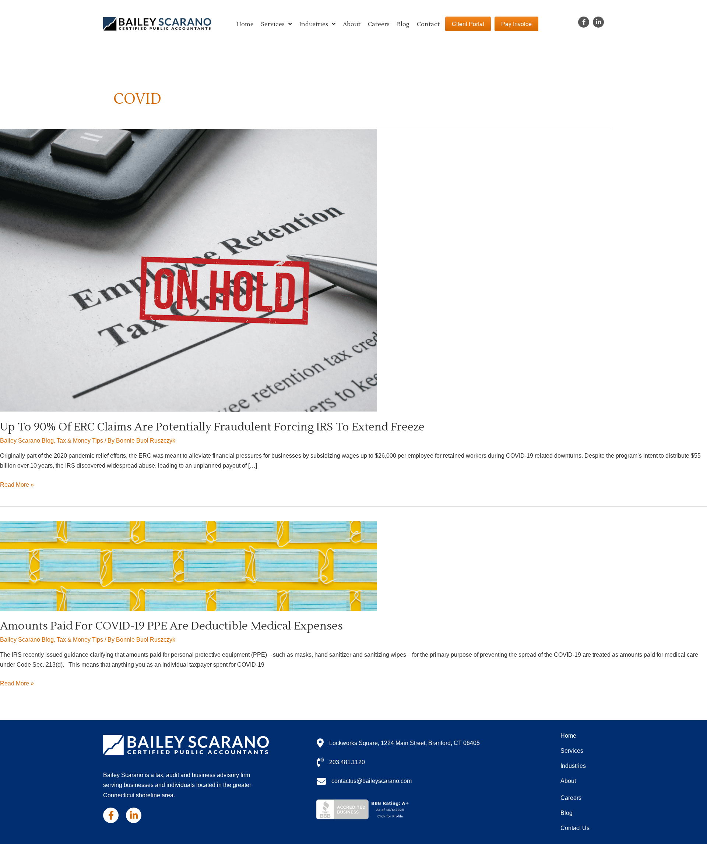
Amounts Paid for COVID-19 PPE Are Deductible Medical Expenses (171, 626)
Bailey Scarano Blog (27, 440)
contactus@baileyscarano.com (371, 781)
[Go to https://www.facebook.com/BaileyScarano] (583, 22)
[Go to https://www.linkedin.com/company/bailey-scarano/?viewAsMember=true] (598, 22)
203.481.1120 (347, 762)
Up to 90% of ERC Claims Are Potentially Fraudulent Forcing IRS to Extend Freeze (212, 427)
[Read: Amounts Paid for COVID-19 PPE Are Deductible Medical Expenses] (188, 565)
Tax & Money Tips (80, 440)
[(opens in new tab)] (364, 809)
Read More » (17, 485)
